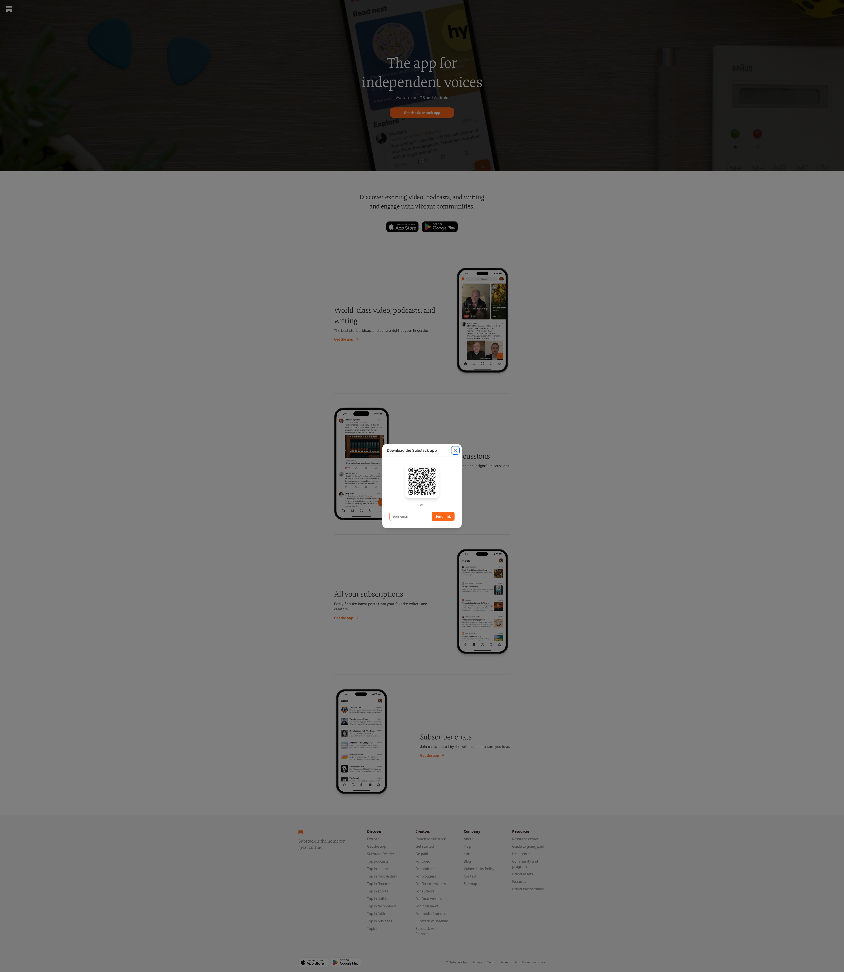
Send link (443, 516)
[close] (455, 450)
